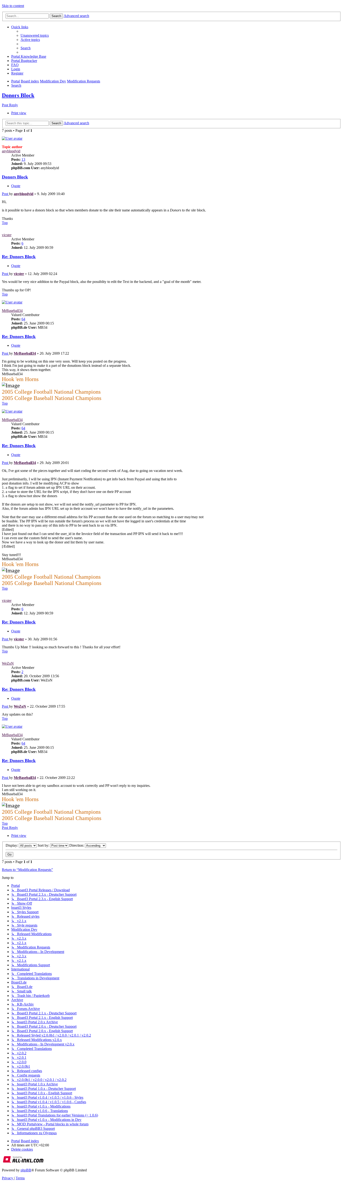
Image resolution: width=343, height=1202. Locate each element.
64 (23, 319)
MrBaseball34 (12, 311)
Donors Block (18, 95)
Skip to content (13, 6)
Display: (12, 845)
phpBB (26, 1170)
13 (23, 159)
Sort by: (44, 845)
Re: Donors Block (19, 256)
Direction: (77, 845)
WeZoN (8, 663)
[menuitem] (35, 35)
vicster (6, 235)
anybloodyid (11, 151)
